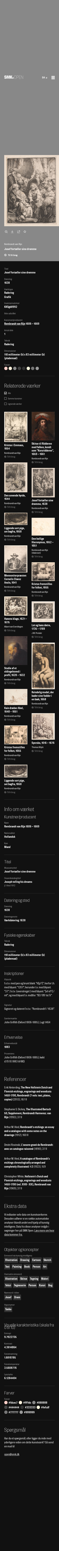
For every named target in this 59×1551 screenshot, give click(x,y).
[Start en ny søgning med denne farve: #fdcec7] (6, 368)
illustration (11, 1260)
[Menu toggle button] (53, 77)
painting (16, 1266)
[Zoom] (6, 231)
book (27, 1266)
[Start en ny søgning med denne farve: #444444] (19, 368)
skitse (23, 1278)
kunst (42, 1285)
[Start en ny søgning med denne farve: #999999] (37, 368)
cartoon (36, 1260)
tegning (34, 1278)
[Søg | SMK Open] (13, 77)
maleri (44, 1278)
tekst (8, 1285)
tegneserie (20, 1285)
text (7, 1266)
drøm (17, 1297)
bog (50, 1285)
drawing (24, 1260)
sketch (47, 1260)
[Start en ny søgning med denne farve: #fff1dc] (10, 368)
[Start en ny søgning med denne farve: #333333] (23, 368)
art (44, 1266)
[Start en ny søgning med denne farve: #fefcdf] (28, 368)
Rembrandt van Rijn (14, 323)
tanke (8, 1309)
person (36, 1266)
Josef (8, 1297)
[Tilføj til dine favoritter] (25, 231)
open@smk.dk (11, 1454)
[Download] (12, 231)
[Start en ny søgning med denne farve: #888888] (14, 368)
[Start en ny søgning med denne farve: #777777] (32, 368)
